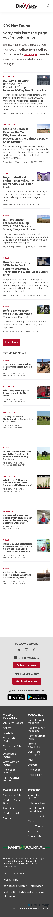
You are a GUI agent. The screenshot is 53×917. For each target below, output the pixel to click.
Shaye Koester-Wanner (12, 162)
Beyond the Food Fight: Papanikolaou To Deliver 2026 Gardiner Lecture (18, 182)
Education (9, 125)
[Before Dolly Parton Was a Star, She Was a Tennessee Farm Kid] (43, 309)
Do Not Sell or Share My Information (23, 886)
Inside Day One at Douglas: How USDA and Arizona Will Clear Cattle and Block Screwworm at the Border (17, 548)
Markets (8, 511)
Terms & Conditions (13, 873)
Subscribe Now (26, 665)
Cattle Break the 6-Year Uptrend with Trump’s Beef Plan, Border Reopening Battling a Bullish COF (17, 519)
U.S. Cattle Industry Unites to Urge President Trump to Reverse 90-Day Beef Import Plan (25, 85)
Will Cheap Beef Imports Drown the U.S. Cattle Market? (16, 393)
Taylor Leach (8, 331)
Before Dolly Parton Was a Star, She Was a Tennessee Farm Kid (17, 314)
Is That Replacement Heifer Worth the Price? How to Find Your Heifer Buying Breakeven (17, 455)
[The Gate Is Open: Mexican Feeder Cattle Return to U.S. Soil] (43, 366)
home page (30, 54)
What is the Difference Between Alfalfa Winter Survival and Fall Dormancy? (18, 483)
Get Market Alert (26, 681)
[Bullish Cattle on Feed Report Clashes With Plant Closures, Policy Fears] (43, 574)
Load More (12, 342)
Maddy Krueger (11, 425)
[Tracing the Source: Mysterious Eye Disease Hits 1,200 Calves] (43, 418)
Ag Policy (8, 76)
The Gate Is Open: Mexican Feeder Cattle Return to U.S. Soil (18, 367)
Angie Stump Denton (12, 113)
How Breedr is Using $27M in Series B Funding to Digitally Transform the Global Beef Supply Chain (25, 269)
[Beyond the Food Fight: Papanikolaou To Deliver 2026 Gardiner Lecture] (43, 176)
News (6, 173)
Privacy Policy (10, 879)
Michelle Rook (10, 526)
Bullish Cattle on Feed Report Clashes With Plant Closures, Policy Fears (17, 575)
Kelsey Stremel (9, 204)
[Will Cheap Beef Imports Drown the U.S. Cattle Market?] (43, 392)
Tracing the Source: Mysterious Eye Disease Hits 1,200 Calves (18, 419)
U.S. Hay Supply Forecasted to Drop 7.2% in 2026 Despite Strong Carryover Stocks (19, 224)
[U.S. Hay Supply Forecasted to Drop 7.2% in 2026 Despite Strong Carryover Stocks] (43, 219)
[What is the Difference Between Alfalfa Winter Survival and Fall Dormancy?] (43, 482)
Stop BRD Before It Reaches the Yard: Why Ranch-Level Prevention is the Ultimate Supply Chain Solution (25, 135)
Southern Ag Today (13, 399)
